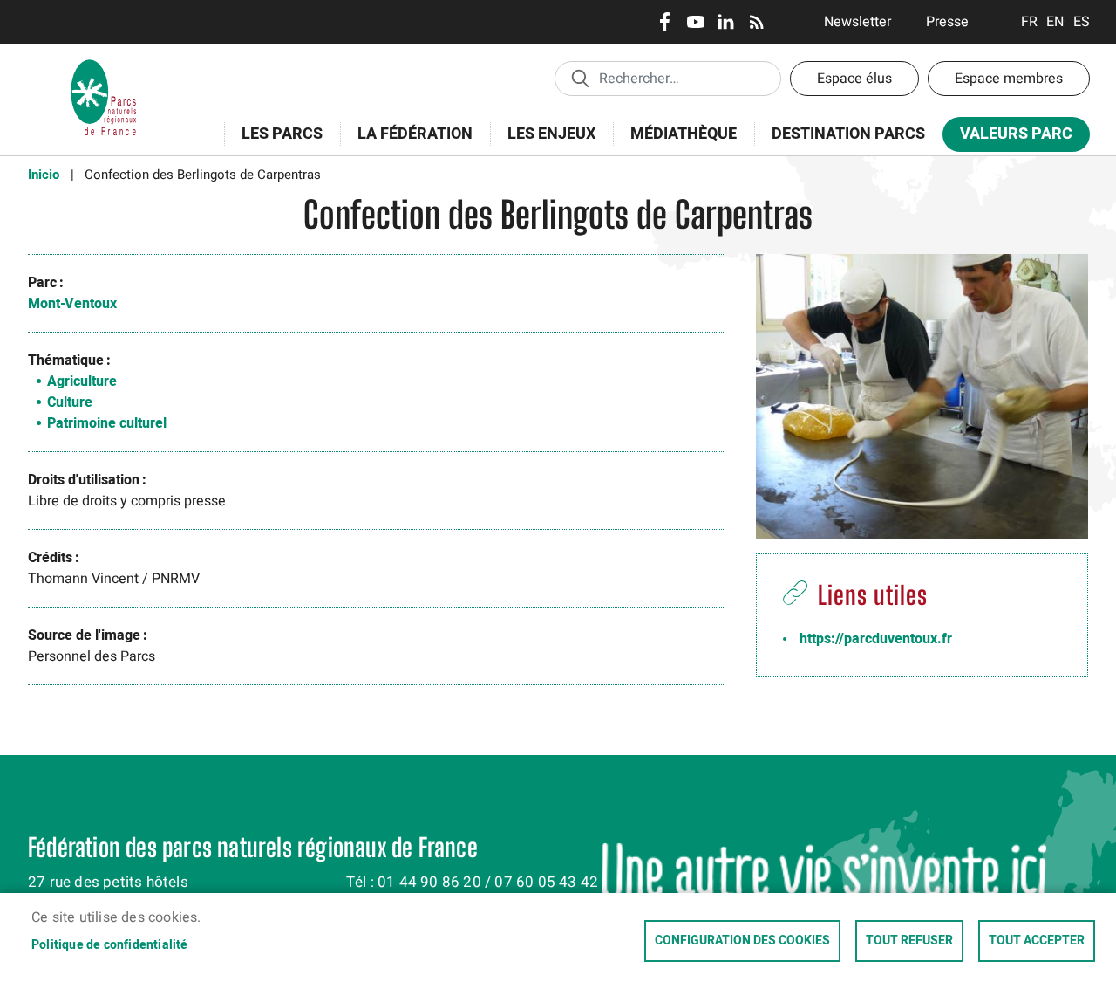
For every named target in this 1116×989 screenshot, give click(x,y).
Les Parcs (273, 143)
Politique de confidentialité (109, 945)
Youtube (695, 22)
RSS (756, 22)
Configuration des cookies (742, 941)
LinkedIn (726, 22)
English (1055, 22)
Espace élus (854, 78)
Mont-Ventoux (72, 303)
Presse (947, 21)
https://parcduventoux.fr (876, 638)
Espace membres (1009, 78)
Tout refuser (909, 941)
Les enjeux (542, 143)
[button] (922, 403)
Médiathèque (683, 134)
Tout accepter (1037, 941)
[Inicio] (104, 65)
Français (1029, 22)
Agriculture (82, 381)
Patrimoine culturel (107, 423)
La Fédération (406, 143)
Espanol (1081, 22)
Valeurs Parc (1007, 137)
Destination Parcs (848, 134)
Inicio (43, 174)
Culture (69, 402)
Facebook (665, 22)
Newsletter (857, 21)
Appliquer (579, 77)
